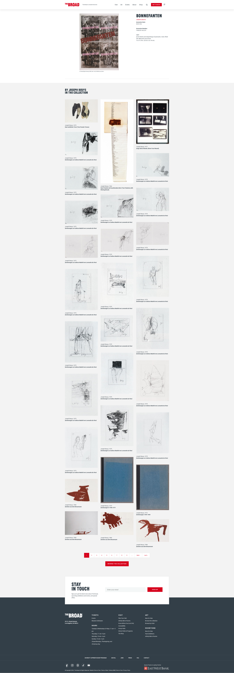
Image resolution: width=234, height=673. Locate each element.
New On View (149, 618)
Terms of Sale (104, 670)
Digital (113, 658)
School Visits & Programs (125, 631)
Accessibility (121, 626)
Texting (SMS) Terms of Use (115, 670)
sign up (155, 589)
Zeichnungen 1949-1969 (143, 514)
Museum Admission (97, 621)
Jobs (122, 658)
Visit (116, 5)
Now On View (149, 631)
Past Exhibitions (149, 634)
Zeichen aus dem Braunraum (73, 507)
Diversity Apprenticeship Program (95, 658)
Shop (141, 5)
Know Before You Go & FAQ (126, 623)
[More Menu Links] (164, 5)
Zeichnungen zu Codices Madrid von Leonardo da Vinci (81, 160)
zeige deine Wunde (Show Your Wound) (147, 148)
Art (121, 5)
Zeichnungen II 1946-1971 (108, 507)
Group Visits (121, 628)
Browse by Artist (149, 623)
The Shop (121, 633)
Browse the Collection (151, 621)
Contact (146, 658)
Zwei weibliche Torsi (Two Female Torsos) (77, 127)
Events (127, 5)
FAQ (138, 658)
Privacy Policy (126, 670)
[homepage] (72, 4)
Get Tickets (156, 4)
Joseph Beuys (141, 19)
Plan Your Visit (122, 618)
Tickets (95, 615)
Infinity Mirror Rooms (124, 621)
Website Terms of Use (95, 670)
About (134, 5)
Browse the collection (117, 564)
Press (130, 658)
